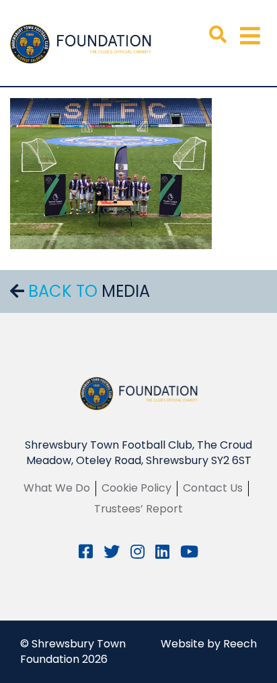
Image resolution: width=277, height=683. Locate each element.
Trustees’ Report (138, 508)
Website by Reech (209, 643)
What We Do (57, 488)
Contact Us (213, 488)
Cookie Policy (136, 488)
